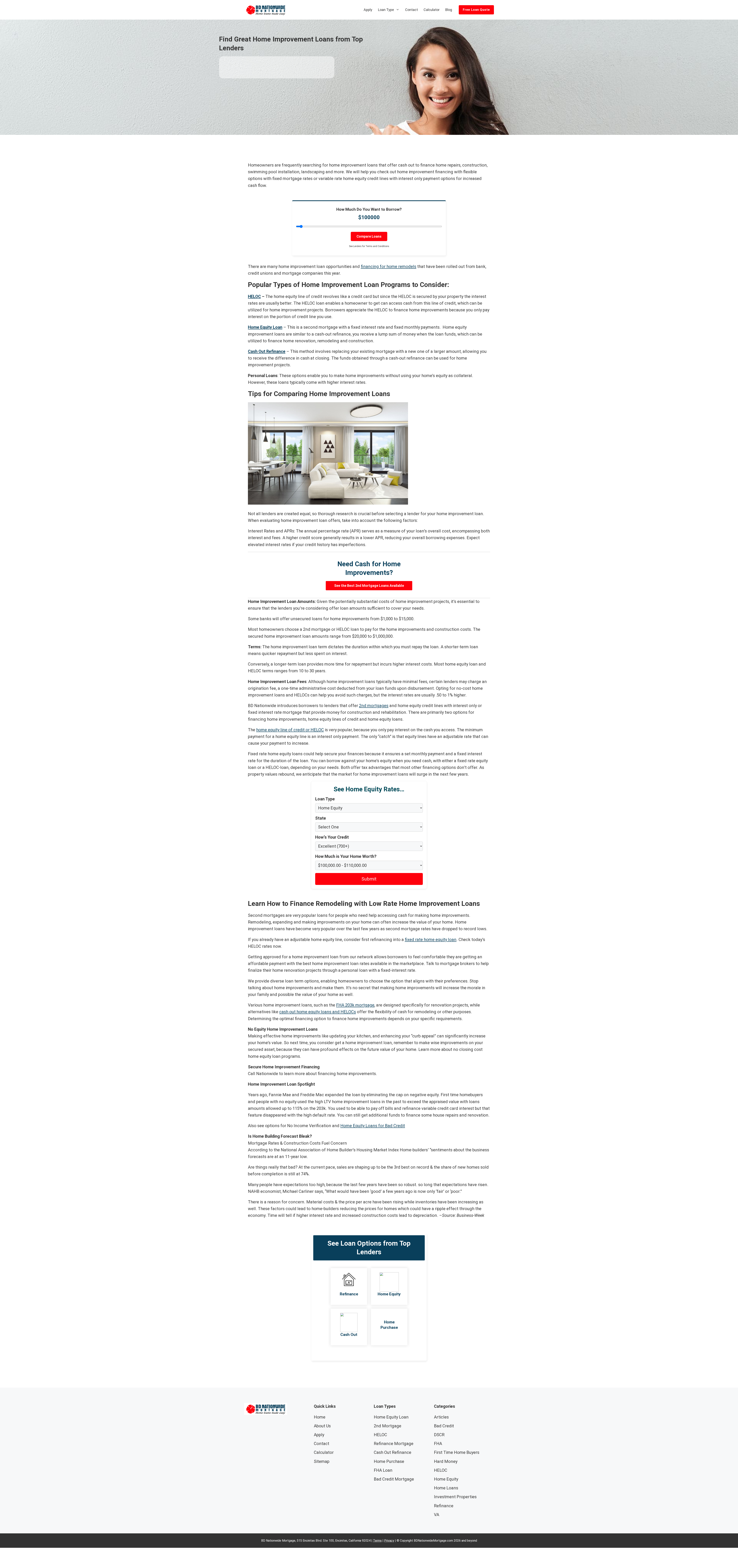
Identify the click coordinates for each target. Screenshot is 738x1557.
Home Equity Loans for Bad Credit (372, 1125)
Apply (368, 10)
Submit (369, 879)
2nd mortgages (373, 705)
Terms (377, 1540)
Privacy (389, 1540)
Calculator (432, 10)
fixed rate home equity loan (430, 939)
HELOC (254, 296)
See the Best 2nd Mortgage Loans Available (369, 586)
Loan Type (386, 10)
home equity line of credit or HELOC (290, 729)
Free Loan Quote (476, 10)
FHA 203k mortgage (355, 1005)
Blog (448, 10)
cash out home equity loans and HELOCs (317, 1011)
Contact (411, 10)
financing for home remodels (388, 266)
